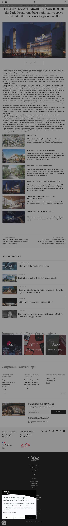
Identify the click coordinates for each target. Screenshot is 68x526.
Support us (5, 380)
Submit (58, 412)
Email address (32, 411)
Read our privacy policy (9, 512)
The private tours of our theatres (31, 385)
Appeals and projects (8, 382)
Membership (6, 385)
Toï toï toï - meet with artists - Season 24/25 (37, 278)
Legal (34, 474)
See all (4, 389)
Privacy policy (34, 481)
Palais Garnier (50, 378)
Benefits (4, 387)
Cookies (34, 488)
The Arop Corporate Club (32, 380)
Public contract (34, 472)
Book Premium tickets (31, 382)
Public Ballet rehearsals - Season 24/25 (35, 302)
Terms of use (34, 485)
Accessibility (34, 483)
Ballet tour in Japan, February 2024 (33, 266)
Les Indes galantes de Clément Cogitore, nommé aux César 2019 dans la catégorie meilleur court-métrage (15, 240)
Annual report (34, 470)
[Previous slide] (61, 393)
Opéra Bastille (50, 381)
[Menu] (65, 2)
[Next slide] (64, 393)
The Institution (34, 468)
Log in (44, 5)
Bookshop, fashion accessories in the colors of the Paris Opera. (55, 350)
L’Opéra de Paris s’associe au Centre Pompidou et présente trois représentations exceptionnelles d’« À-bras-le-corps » (52, 240)
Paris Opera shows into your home (12, 351)
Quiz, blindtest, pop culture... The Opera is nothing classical (34, 350)
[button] (3, 522)
